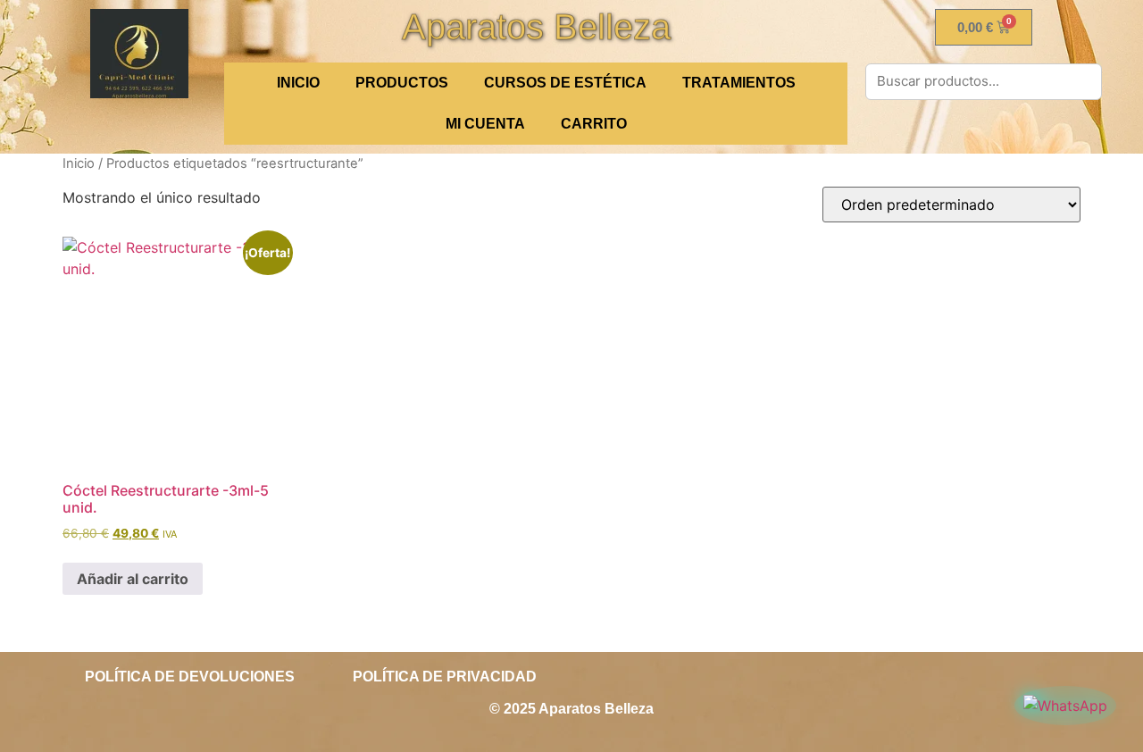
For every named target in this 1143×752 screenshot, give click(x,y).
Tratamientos (739, 82)
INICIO (298, 82)
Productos (401, 82)
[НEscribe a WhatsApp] (1065, 705)
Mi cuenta (485, 123)
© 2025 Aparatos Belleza (571, 708)
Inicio (79, 163)
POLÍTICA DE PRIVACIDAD (445, 676)
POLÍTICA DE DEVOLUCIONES (190, 676)
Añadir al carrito (132, 579)
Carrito (594, 123)
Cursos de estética (565, 82)
